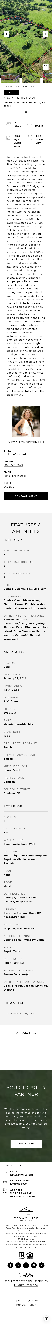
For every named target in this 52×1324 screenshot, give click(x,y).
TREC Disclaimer (26, 1239)
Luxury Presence (26, 1285)
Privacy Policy (26, 1304)
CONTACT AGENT (26, 496)
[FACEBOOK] (10, 1265)
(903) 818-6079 (13, 465)
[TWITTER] (41, 1265)
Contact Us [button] (26, 1143)
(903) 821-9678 (40, 1225)
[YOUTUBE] (34, 1265)
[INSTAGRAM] (18, 1265)
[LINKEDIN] (26, 1265)
